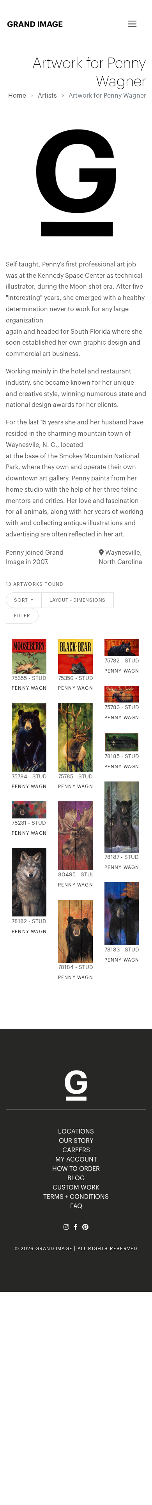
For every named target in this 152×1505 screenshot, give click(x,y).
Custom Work (76, 1187)
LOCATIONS (76, 1131)
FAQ (76, 1206)
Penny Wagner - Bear (88, 977)
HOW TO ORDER (76, 1169)
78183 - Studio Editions (120, 950)
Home (17, 96)
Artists (47, 96)
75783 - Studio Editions (120, 707)
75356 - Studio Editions (73, 678)
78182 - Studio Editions (27, 921)
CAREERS (76, 1150)
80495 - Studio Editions (73, 875)
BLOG (76, 1178)
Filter (22, 615)
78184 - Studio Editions (73, 967)
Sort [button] (22, 600)
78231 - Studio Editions (27, 823)
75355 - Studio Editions (27, 678)
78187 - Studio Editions (120, 857)
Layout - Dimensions (77, 600)
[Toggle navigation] (132, 24)
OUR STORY (76, 1141)
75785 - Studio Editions (73, 777)
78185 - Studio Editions (120, 756)
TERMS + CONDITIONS (76, 1197)
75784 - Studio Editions (27, 777)
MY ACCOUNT (76, 1159)
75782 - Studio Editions (120, 661)
